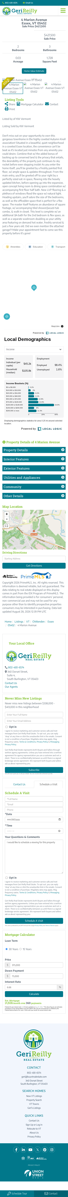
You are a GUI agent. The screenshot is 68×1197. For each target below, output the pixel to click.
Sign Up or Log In (34, 1124)
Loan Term (11, 940)
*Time (8, 825)
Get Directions (34, 565)
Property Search (34, 1100)
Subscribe (34, 769)
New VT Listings (34, 1096)
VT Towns (34, 1104)
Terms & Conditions (27, 742)
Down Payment (14, 970)
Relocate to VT (34, 1128)
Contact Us (11, 683)
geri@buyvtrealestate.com (34, 1076)
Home (8, 621)
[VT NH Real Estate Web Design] (34, 1173)
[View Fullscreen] (6, 525)
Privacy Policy (42, 742)
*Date (8, 814)
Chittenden (38, 621)
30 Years (13, 949)
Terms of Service (50, 925)
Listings (19, 621)
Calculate (34, 994)
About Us (34, 1132)
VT (27, 621)
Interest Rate (13, 981)
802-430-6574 (11, 3)
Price (8, 959)
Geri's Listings (34, 1108)
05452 (11, 625)
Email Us (29, 3)
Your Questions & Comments (22, 837)
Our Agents (11, 686)
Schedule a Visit (48, 784)
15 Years (26, 949)
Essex (51, 621)
